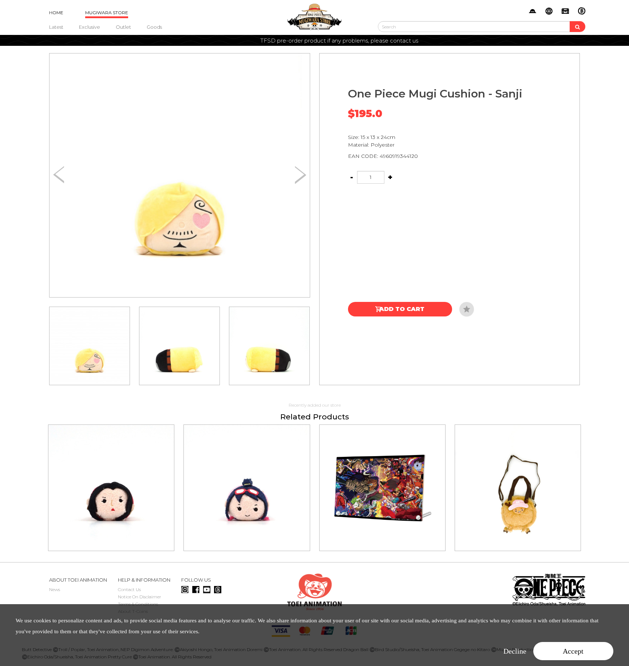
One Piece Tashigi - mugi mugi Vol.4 (246, 477)
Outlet (123, 27)
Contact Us (129, 589)
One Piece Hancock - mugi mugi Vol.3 (111, 477)
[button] (300, 175)
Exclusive (89, 27)
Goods (154, 27)
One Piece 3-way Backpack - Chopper (517, 477)
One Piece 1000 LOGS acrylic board (382, 477)
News (54, 589)
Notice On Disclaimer (139, 596)
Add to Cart (401, 309)
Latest (56, 27)
